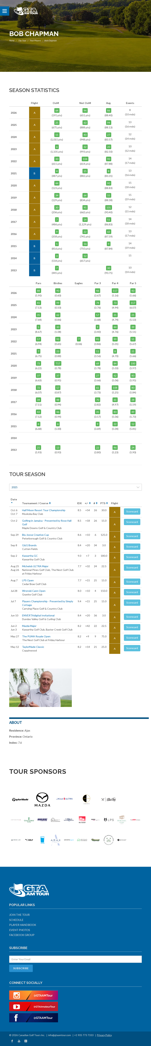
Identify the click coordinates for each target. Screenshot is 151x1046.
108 (115, 387)
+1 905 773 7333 (84, 1035)
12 (85, 256)
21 (132, 314)
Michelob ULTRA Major (35, 566)
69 (97, 363)
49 (132, 411)
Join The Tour (19, 914)
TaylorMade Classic (33, 646)
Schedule (16, 919)
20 (108, 146)
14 (85, 219)
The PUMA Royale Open (36, 636)
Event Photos (19, 930)
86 (108, 110)
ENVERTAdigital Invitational (38, 615)
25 (56, 122)
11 (56, 134)
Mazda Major (29, 625)
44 (56, 183)
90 (108, 159)
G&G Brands (29, 545)
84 (115, 363)
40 (85, 134)
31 (115, 314)
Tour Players (35, 40)
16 (85, 243)
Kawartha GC (30, 555)
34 (56, 195)
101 (108, 207)
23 (57, 351)
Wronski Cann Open (33, 590)
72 (38, 387)
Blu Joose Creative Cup (35, 534)
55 (108, 195)
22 (85, 231)
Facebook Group (21, 935)
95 (85, 207)
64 (56, 110)
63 (85, 122)
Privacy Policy (104, 1035)
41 (38, 302)
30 (56, 159)
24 (132, 447)
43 (132, 290)
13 (57, 447)
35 (38, 314)
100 (133, 363)
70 (97, 399)
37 (38, 375)
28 (132, 399)
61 (97, 387)
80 (132, 375)
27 (108, 134)
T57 (57, 363)
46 (97, 290)
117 (115, 290)
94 (85, 110)
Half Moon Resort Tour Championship (43, 510)
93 (57, 339)
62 (57, 314)
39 (132, 327)
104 (85, 159)
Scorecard (132, 511)
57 (97, 314)
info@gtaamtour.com (59, 1035)
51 (108, 219)
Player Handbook (22, 924)
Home (12, 40)
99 (57, 302)
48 (57, 399)
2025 (14, 487)
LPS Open (28, 580)
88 (38, 290)
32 (85, 146)
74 (97, 302)
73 (115, 302)
